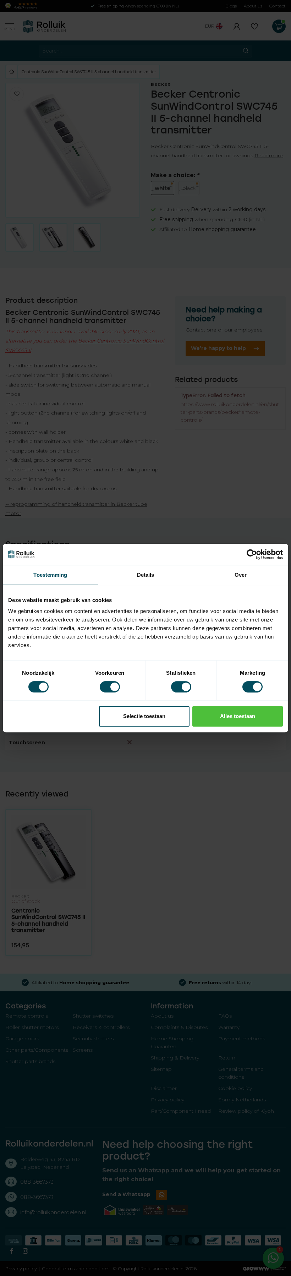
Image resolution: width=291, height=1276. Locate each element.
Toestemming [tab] (50, 575)
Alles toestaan (237, 716)
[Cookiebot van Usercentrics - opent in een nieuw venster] (252, 554)
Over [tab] (241, 575)
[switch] (110, 686)
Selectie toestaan (144, 716)
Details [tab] (145, 575)
